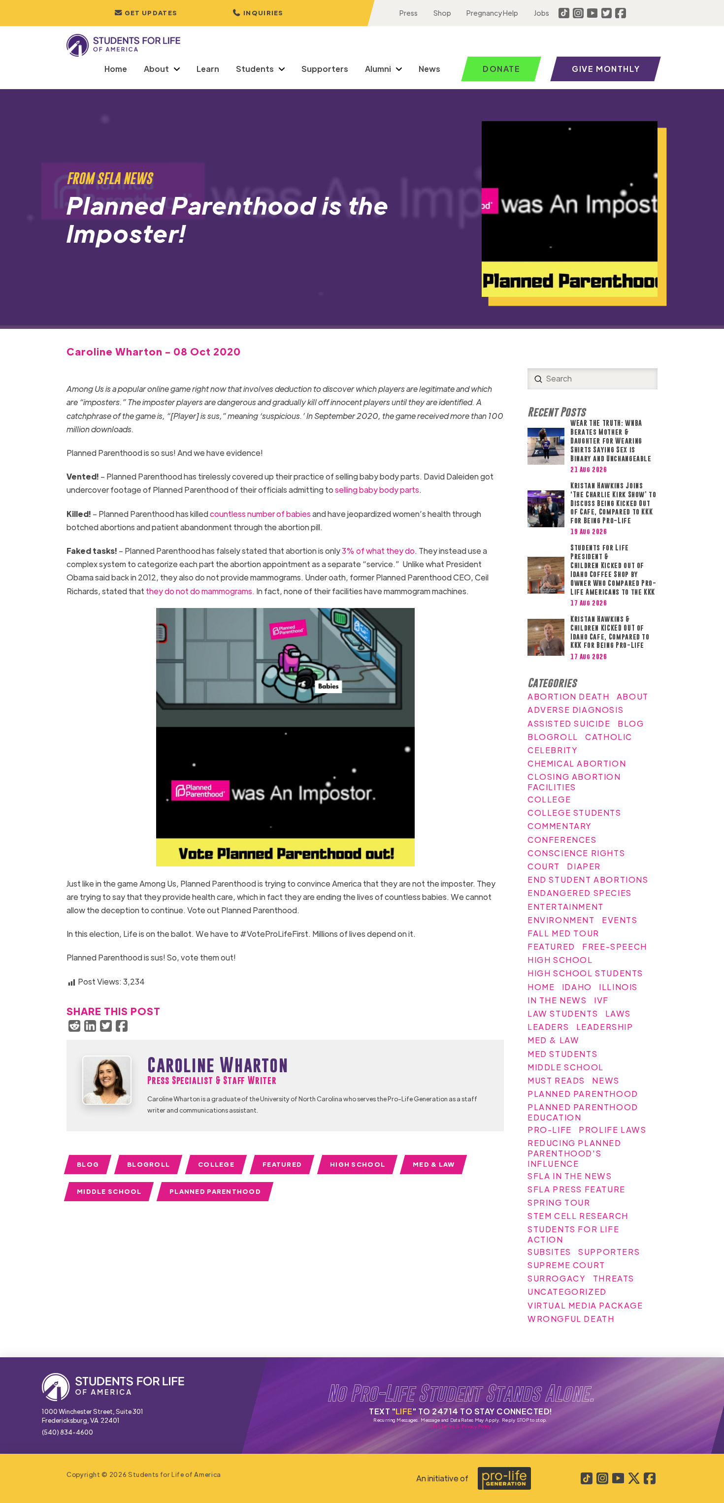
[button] (258, 13)
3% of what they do (378, 550)
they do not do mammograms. (200, 591)
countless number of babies (260, 514)
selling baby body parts (377, 489)
